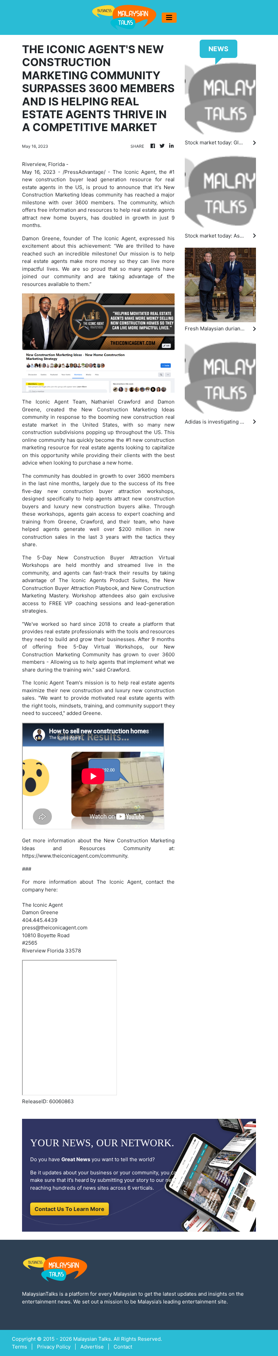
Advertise (92, 1346)
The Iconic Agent (114, 238)
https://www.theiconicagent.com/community (74, 855)
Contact (123, 1346)
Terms (19, 1346)
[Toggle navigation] (169, 18)
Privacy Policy (54, 1346)
